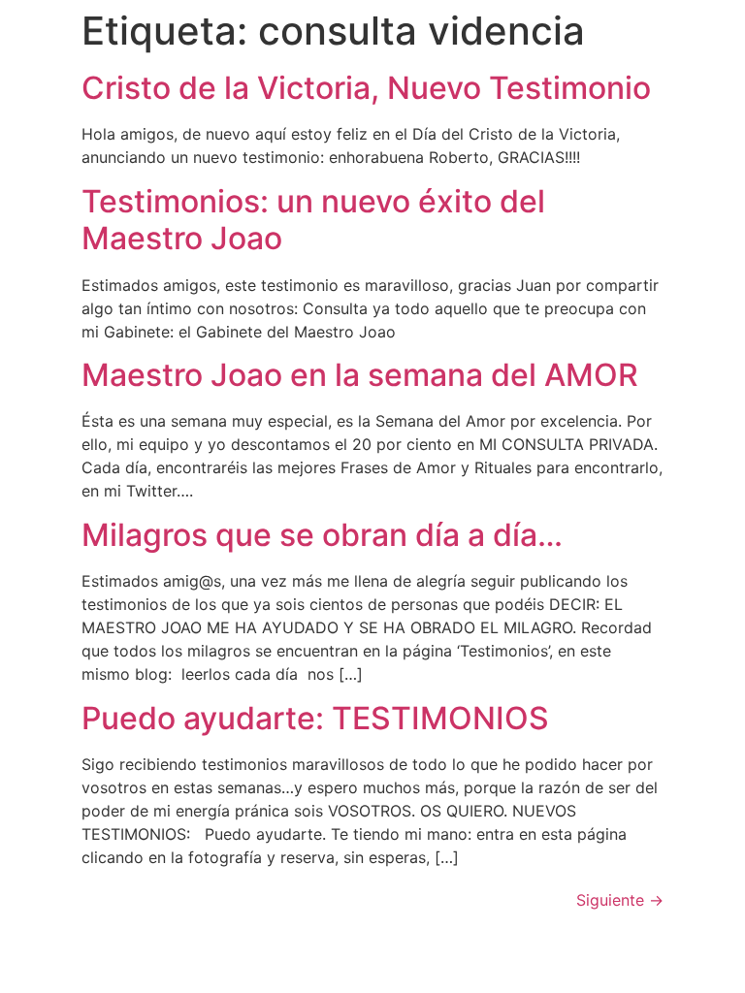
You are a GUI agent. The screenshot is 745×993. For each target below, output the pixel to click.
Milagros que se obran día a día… (322, 535)
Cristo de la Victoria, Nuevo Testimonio (366, 88)
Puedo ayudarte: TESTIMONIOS (315, 718)
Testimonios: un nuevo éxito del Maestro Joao (313, 219)
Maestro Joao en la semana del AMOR (359, 375)
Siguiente (620, 900)
